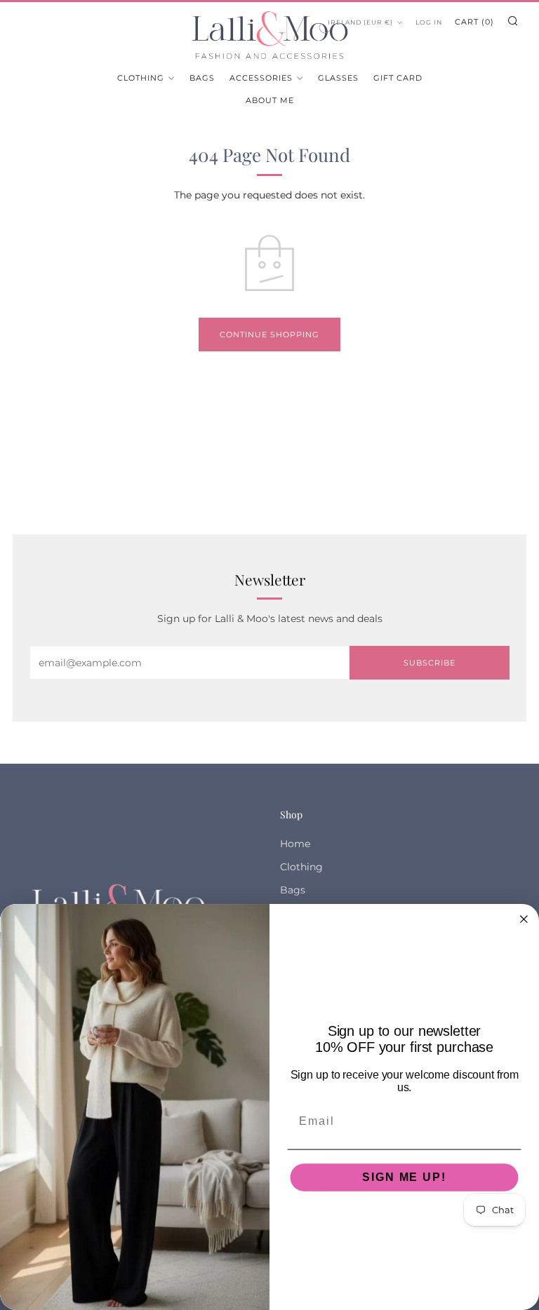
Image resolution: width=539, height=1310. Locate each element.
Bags (202, 78)
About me (270, 100)
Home (295, 843)
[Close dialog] (524, 919)
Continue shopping (269, 334)
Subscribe (429, 663)
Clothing (140, 78)
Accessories (261, 78)
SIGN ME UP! (404, 1176)
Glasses (338, 78)
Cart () (474, 22)
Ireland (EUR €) (360, 22)
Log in (428, 22)
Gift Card (397, 78)
